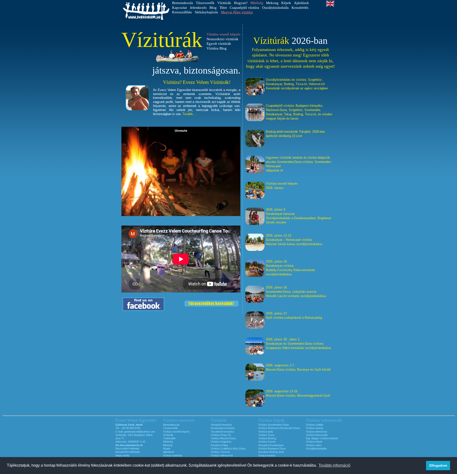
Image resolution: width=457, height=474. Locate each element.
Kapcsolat (179, 8)
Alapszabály (122, 455)
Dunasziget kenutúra (223, 428)
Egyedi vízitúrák (219, 43)
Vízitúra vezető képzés (176, 431)
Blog (213, 8)
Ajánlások (301, 3)
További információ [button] (334, 465)
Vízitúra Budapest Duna (272, 448)
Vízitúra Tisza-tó (220, 451)
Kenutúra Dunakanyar (271, 445)
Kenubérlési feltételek (127, 451)
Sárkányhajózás (206, 12)
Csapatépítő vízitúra (244, 8)
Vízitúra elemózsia (316, 431)
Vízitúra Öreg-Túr (221, 435)
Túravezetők (205, 3)
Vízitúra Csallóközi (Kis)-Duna (228, 448)
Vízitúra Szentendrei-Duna (273, 424)
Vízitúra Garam (267, 441)
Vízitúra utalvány (172, 455)
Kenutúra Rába (219, 445)
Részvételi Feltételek (127, 448)
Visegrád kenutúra (221, 424)
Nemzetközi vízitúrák (222, 39)
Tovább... (189, 114)
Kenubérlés (300, 8)
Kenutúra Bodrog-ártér (271, 451)
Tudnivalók (169, 438)
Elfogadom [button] (438, 465)
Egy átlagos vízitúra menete (322, 438)
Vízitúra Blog (217, 48)
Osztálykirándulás (275, 8)
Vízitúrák (224, 3)
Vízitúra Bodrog (267, 438)
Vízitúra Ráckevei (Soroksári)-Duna (279, 428)
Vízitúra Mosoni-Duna (223, 438)
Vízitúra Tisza (266, 435)
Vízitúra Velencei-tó (222, 455)
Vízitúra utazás (314, 428)
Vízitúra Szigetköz (221, 441)
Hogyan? (241, 3)
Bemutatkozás (182, 3)
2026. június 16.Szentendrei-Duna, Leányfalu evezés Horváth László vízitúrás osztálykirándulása (296, 292)
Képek (286, 3)
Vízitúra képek (314, 441)
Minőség (168, 441)
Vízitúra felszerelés (317, 435)
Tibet (223, 8)
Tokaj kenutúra (266, 455)
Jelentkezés (198, 8)
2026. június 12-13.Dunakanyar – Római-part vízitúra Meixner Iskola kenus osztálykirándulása (294, 240)
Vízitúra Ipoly (265, 431)
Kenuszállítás (182, 12)
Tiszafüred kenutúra (222, 431)
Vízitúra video (314, 445)
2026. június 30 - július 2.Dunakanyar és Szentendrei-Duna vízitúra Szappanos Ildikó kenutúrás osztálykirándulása (298, 344)
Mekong (272, 3)
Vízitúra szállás (314, 424)
